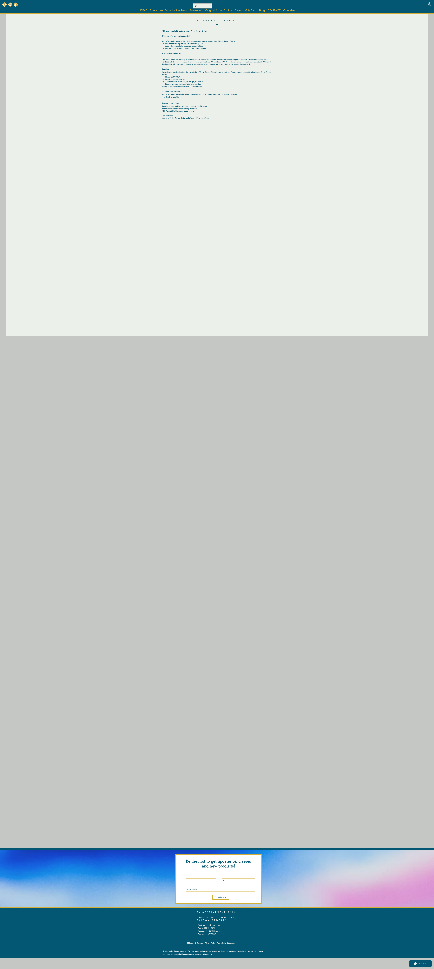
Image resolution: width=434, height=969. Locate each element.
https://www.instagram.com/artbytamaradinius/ (183, 84)
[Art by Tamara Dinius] (4, 4)
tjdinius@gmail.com (178, 79)
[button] (430, 4)
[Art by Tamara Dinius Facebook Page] (16, 4)
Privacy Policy (210, 943)
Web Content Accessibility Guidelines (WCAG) (183, 59)
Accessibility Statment (226, 943)
